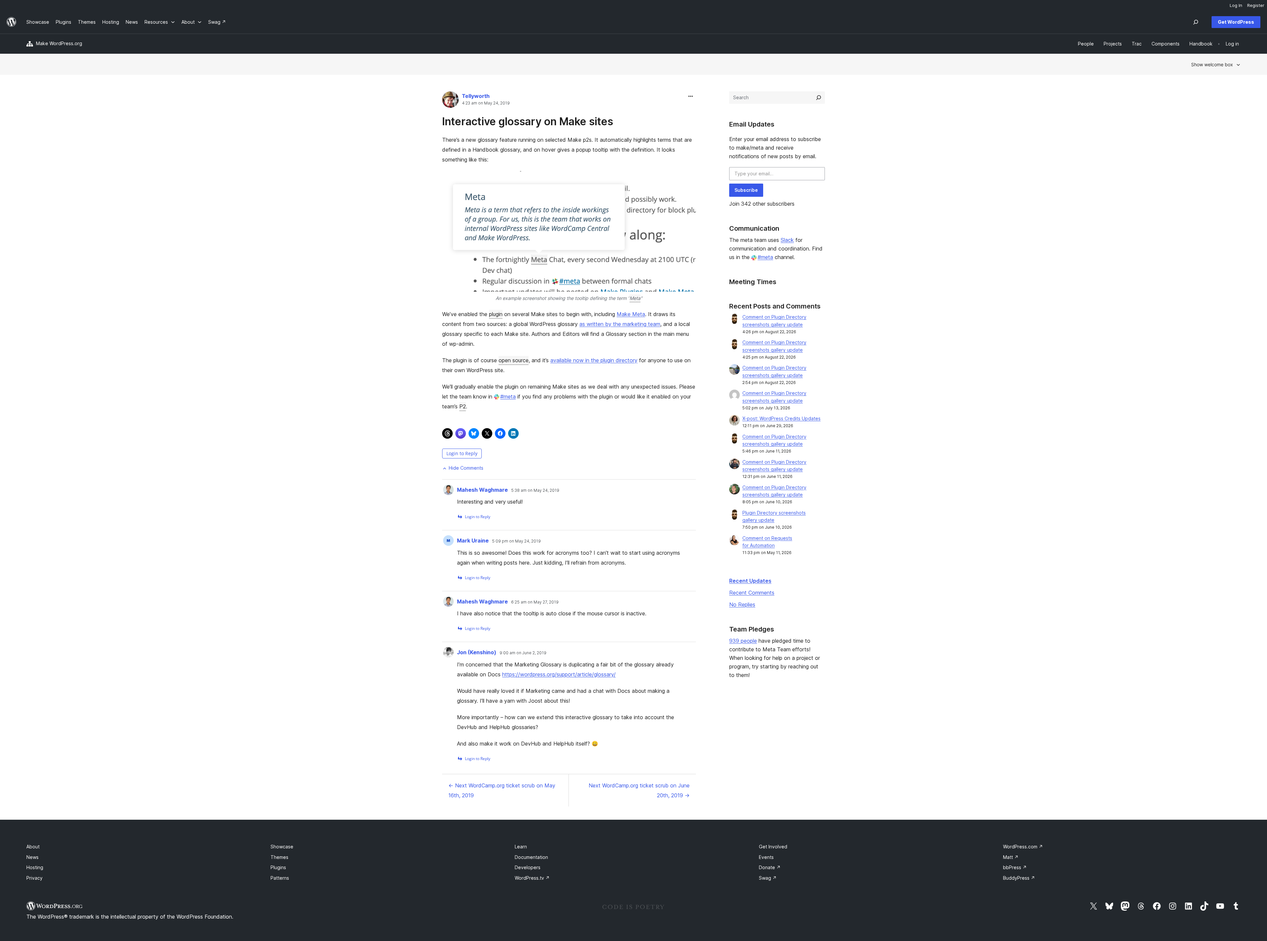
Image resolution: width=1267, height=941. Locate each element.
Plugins (278, 867)
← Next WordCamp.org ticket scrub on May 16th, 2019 (501, 790)
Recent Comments (751, 592)
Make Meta (631, 314)
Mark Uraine (473, 540)
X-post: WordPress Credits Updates (781, 418)
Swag (768, 878)
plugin (496, 314)
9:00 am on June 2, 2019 (523, 653)
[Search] (818, 97)
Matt (1011, 857)
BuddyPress (1019, 878)
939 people (743, 640)
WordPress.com (1023, 846)
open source (514, 360)
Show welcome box (1212, 64)
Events (766, 857)
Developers (527, 867)
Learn (521, 846)
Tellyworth (476, 96)
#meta (508, 396)
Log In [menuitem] (1236, 5)
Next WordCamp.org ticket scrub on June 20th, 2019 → (639, 790)
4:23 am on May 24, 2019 (486, 103)
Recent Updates (750, 580)
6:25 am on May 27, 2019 (535, 602)
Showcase (282, 846)
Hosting (34, 867)
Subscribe (746, 190)
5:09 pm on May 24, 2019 (516, 541)
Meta (635, 298)
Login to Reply (461, 453)
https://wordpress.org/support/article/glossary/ (559, 674)
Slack (787, 240)
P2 (462, 406)
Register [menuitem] (1255, 5)
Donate (770, 867)
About (33, 846)
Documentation (531, 857)
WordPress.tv (532, 878)
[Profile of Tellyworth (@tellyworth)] (450, 101)
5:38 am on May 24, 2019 (535, 490)
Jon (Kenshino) (476, 652)
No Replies (742, 604)
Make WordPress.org (59, 43)
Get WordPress (1236, 22)
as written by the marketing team (619, 324)
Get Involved (773, 846)
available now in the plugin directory (593, 360)
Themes (279, 857)
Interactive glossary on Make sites (527, 121)
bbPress (1015, 867)
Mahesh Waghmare (482, 489)
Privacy (34, 878)
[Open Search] (1195, 22)
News (32, 857)
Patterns (280, 878)
